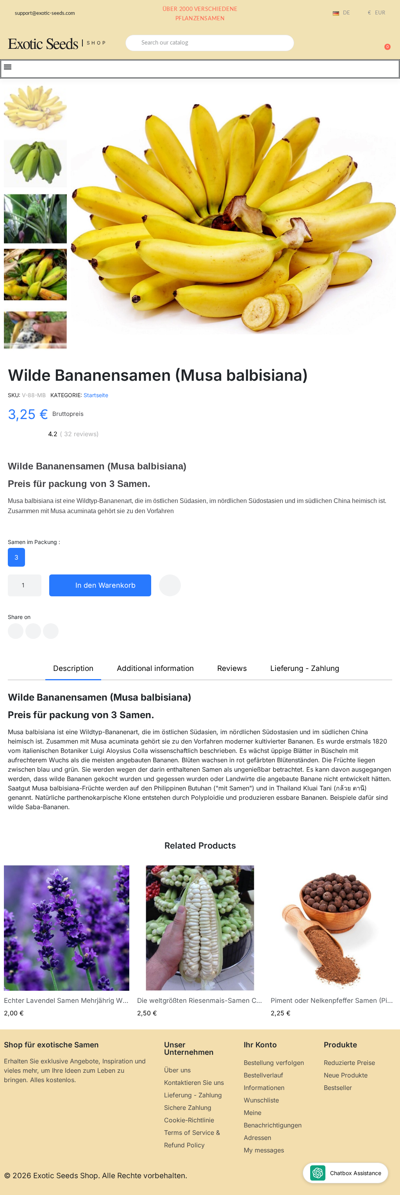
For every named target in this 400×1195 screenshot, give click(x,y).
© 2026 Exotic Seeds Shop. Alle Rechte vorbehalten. (95, 1175)
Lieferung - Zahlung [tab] (304, 668)
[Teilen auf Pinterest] (51, 631)
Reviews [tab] (232, 668)
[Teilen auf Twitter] (33, 631)
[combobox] (210, 43)
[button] (384, 43)
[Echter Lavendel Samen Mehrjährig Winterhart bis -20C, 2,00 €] (66, 941)
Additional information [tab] (155, 668)
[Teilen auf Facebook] (15, 631)
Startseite (96, 395)
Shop (97, 43)
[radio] (16, 557)
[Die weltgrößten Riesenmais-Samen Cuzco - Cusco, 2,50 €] (199, 941)
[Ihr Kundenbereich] (357, 44)
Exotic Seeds (43, 42)
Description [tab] (73, 668)
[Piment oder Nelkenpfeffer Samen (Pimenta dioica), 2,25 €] (333, 941)
